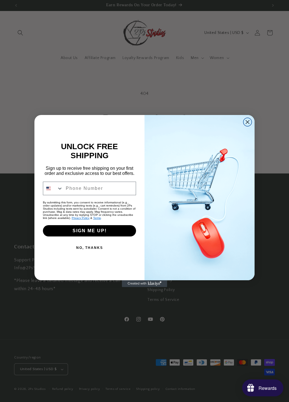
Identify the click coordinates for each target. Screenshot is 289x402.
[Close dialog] (247, 122)
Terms (97, 218)
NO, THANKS (89, 248)
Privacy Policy (80, 218)
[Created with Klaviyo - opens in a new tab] (144, 283)
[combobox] (53, 188)
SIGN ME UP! (90, 230)
